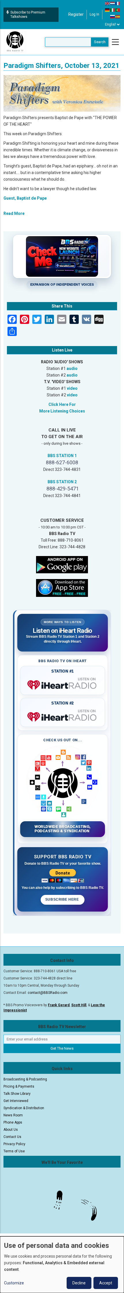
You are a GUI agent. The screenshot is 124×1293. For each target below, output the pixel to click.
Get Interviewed (15, 1101)
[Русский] (112, 16)
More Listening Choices (62, 411)
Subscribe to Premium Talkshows (27, 14)
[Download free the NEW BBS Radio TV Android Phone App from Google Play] (62, 564)
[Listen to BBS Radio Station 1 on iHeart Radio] (62, 684)
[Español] (118, 16)
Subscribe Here (62, 899)
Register (76, 14)
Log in (94, 14)
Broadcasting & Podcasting (25, 1079)
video (72, 388)
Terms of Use (14, 1151)
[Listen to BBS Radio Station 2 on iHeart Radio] (62, 715)
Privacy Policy (14, 1144)
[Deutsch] (107, 10)
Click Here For (62, 404)
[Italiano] (112, 10)
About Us (10, 1130)
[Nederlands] (112, 3)
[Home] (15, 41)
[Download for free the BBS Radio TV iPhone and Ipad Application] (62, 587)
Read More (14, 213)
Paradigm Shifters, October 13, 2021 (61, 66)
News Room (13, 1115)
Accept (105, 1283)
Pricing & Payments (18, 1086)
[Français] (118, 3)
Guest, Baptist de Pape (25, 198)
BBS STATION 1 (62, 455)
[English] (107, 3)
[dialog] (62, 1264)
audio (72, 368)
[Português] (118, 10)
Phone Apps (12, 1122)
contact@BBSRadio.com (47, 993)
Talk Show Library (17, 1094)
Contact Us (12, 1137)
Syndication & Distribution (23, 1108)
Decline (79, 1283)
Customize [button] (14, 1283)
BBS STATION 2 (62, 482)
